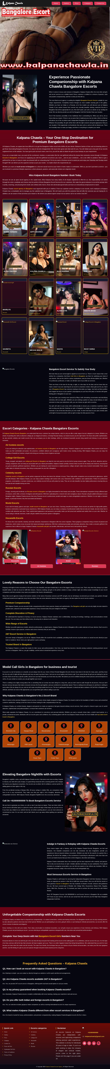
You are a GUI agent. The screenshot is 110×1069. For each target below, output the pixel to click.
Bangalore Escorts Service (89, 100)
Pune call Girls (8, 1046)
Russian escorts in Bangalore (36, 491)
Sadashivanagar (64, 744)
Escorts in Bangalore (10, 158)
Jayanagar (99, 731)
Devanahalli (64, 731)
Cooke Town (55, 758)
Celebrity (33, 1035)
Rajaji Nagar (99, 744)
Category (87, 3)
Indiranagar (10, 744)
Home (56, 3)
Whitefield (81, 731)
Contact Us (100, 3)
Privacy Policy (8, 1055)
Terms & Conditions (9, 1052)
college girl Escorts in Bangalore (35, 461)
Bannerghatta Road (81, 744)
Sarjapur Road (28, 731)
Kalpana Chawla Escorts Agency (54, 1066)
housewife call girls (43, 526)
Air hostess (34, 1032)
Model (32, 1043)
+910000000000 (93, 1032)
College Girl (34, 1037)
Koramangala (46, 744)
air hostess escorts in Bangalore (45, 448)
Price (76, 3)
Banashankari (46, 731)
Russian (33, 1046)
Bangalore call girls (79, 606)
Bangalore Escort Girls (50, 936)
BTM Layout (72, 758)
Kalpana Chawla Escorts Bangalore (15, 433)
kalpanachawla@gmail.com (94, 1036)
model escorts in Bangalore (38, 506)
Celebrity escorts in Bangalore (15, 476)
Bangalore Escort (58, 389)
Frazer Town (37, 758)
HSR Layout (28, 744)
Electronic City (10, 731)
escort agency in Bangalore (23, 188)
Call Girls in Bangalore (78, 376)
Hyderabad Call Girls (9, 1049)
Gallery (66, 3)
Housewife (33, 1040)
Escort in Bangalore (62, 883)
